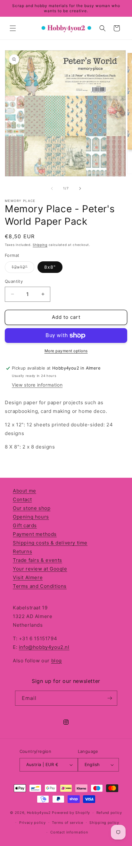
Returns (22, 551)
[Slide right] (80, 188)
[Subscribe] (110, 698)
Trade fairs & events (37, 560)
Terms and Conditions (40, 586)
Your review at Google (40, 569)
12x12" (23, 268)
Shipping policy (104, 822)
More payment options (66, 350)
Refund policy (109, 812)
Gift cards (25, 525)
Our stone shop (31, 508)
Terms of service (67, 822)
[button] (13, 28)
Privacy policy (32, 822)
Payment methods (35, 534)
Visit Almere (28, 577)
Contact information (69, 832)
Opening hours (31, 517)
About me (24, 491)
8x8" (50, 267)
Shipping (40, 245)
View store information (37, 385)
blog (56, 661)
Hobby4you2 (39, 812)
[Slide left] (52, 188)
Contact (22, 499)
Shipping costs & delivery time (50, 543)
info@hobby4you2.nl (44, 647)
